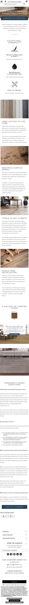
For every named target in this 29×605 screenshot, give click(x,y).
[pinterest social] (14, 554)
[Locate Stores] (5, 1)
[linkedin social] (20, 554)
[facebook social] (11, 554)
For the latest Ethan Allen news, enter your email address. (14, 546)
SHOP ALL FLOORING (14, 507)
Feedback (14, 582)
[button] (26, 2)
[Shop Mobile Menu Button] (1, 1)
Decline (14, 602)
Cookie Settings (14, 599)
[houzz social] (17, 554)
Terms (14, 595)
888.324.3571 (15, 562)
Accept (14, 600)
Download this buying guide (14, 18)
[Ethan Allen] (14, 1)
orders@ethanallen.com (15, 564)
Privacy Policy (6, 595)
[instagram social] (8, 554)
